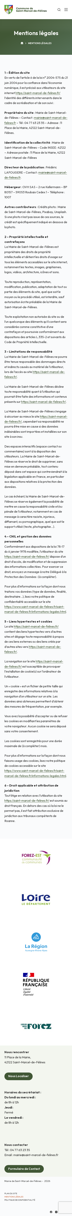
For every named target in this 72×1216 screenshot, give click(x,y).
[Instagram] (56, 1212)
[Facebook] (51, 1212)
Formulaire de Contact (24, 1169)
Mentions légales (13, 1197)
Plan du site (10, 1193)
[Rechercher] (59, 9)
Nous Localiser (18, 1076)
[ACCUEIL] (22, 43)
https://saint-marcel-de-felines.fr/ (38, 93)
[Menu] (66, 9)
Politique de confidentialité (19, 1200)
